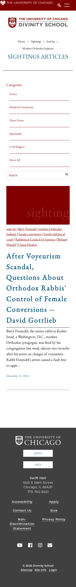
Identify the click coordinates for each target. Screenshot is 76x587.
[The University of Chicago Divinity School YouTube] (18, 545)
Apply (38, 453)
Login (53, 570)
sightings (36, 41)
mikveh (11, 228)
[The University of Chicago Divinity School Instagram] (38, 545)
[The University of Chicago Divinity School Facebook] (28, 545)
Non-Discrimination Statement (22, 523)
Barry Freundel (27, 228)
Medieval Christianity (22, 107)
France (13, 94)
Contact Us (22, 510)
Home (21, 41)
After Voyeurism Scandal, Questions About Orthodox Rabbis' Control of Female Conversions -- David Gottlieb (36, 287)
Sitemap (27, 570)
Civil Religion (17, 147)
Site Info (40, 570)
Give (38, 465)
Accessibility (22, 502)
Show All (15, 160)
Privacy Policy (53, 519)
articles (50, 41)
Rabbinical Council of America (35, 239)
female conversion (30, 234)
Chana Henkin (27, 244)
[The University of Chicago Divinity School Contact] (48, 545)
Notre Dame (17, 120)
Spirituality (16, 134)
